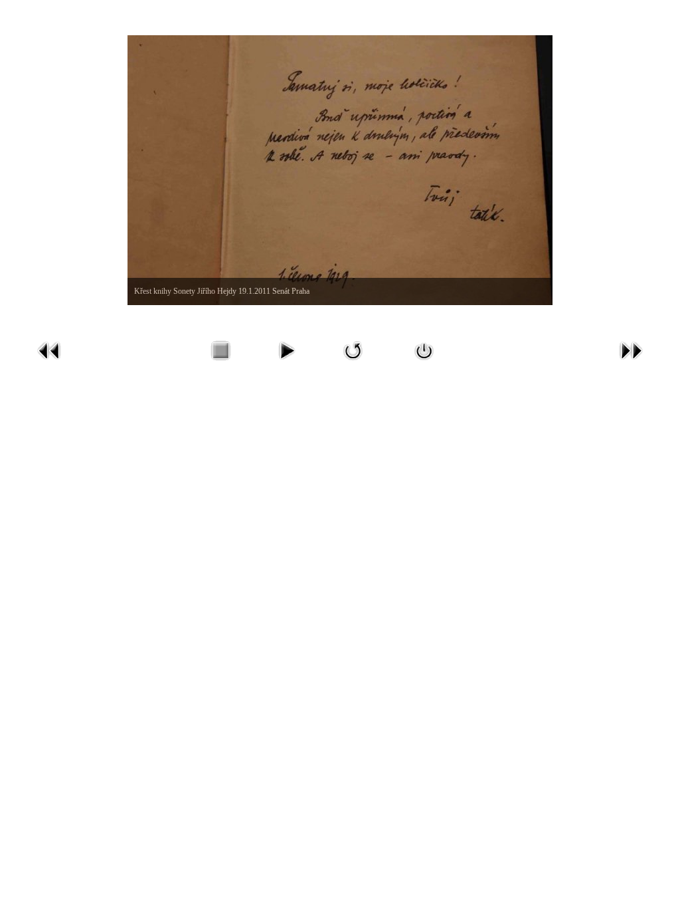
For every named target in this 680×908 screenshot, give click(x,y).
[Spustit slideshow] (286, 363)
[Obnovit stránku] (353, 363)
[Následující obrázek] (631, 363)
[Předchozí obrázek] (49, 363)
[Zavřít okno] (424, 363)
